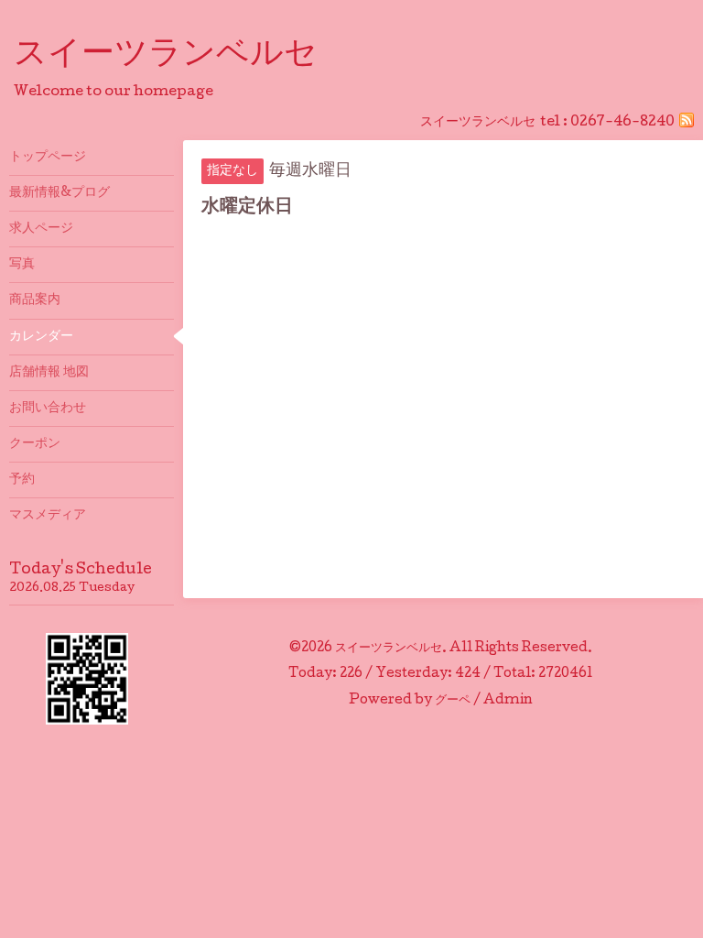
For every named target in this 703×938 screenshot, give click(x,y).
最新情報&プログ (59, 193)
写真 (22, 264)
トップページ (47, 157)
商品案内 (34, 300)
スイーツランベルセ (182, 56)
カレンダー (41, 337)
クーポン (34, 444)
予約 (22, 480)
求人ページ (41, 229)
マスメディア (47, 515)
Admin (508, 700)
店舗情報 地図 (49, 372)
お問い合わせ (47, 408)
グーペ (452, 700)
